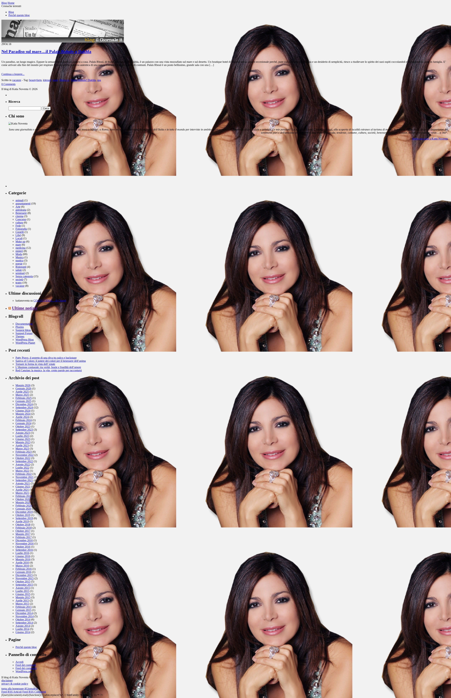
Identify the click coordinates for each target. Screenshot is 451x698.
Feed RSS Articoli (11, 691)
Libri (18, 235)
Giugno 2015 (23, 594)
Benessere (21, 213)
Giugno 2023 (23, 439)
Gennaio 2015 (23, 610)
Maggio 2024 (23, 413)
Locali (19, 238)
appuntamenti (23, 203)
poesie (19, 263)
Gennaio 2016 (23, 572)
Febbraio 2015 (24, 606)
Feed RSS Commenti (34, 691)
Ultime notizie (25, 308)
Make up (20, 241)
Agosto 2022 (23, 464)
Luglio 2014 (22, 628)
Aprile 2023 (22, 445)
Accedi (19, 661)
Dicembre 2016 (24, 540)
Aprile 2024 (22, 416)
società (19, 279)
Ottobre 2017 (23, 530)
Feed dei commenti (26, 668)
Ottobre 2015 (23, 581)
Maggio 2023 (23, 442)
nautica (19, 260)
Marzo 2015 (22, 603)
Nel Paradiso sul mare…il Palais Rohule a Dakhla (46, 51)
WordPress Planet (25, 342)
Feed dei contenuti (26, 665)
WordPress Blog (25, 339)
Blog (11, 12)
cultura (19, 222)
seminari (20, 273)
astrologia (21, 209)
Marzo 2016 (22, 565)
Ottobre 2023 (23, 426)
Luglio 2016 (22, 553)
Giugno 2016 (23, 556)
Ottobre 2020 (23, 499)
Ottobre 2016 (23, 546)
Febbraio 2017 (24, 537)
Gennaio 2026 (23, 388)
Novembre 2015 (25, 578)
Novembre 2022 (25, 454)
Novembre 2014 (25, 616)
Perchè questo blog (19, 15)
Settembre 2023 (24, 429)
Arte (18, 206)
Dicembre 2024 (24, 404)
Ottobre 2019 (23, 515)
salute (19, 269)
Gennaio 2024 (23, 423)
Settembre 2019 (24, 518)
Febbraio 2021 (24, 496)
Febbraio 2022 (24, 473)
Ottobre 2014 (23, 619)
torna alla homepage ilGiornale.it (19, 688)
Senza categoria (24, 276)
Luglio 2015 (22, 591)
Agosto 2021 (23, 483)
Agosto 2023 (23, 432)
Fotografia (21, 228)
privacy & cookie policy (14, 683)
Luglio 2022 (22, 467)
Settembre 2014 (24, 622)
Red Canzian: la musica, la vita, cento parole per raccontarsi (49, 370)
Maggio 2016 (23, 559)
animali (20, 200)
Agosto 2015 (23, 587)
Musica (20, 257)
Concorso (21, 219)
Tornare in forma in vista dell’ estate (35, 364)
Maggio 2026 (23, 385)
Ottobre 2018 (23, 524)
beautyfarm (35, 80)
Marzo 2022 (22, 470)
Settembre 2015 (24, 584)
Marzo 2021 (22, 492)
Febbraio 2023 (24, 451)
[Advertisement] (34, 165)
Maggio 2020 (23, 502)
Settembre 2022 (24, 461)
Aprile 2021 (22, 489)
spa (99, 80)
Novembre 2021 (25, 477)
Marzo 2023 (22, 448)
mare (55, 80)
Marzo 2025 (22, 394)
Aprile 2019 (22, 521)
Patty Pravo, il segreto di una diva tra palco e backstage (46, 357)
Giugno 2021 (23, 486)
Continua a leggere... (12, 74)
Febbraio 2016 (24, 568)
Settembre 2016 (24, 549)
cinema (19, 216)
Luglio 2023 (22, 435)
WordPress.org (24, 671)
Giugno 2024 (23, 410)
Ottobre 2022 (23, 458)
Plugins (20, 326)
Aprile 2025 (22, 391)
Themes (20, 336)
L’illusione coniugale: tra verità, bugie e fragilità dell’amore (48, 367)
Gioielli (20, 231)
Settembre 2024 (24, 407)
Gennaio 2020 (23, 508)
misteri (19, 250)
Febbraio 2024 (24, 420)
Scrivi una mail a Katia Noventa (430, 138)
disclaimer (7, 680)
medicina (21, 247)
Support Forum (24, 333)
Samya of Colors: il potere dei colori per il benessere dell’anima (51, 360)
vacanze (16, 80)
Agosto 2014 (23, 625)
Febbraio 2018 (24, 527)
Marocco (64, 80)
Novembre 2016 (25, 543)
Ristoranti (21, 266)
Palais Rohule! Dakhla (83, 80)
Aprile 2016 (22, 562)
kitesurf (47, 80)
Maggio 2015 (23, 597)
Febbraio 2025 (24, 397)
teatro (19, 282)
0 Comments (8, 84)
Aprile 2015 (22, 600)
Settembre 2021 (24, 480)
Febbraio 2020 (24, 505)
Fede (18, 225)
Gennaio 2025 (23, 401)
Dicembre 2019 (24, 511)
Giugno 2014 (23, 632)
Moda (19, 254)
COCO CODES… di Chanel (49, 300)
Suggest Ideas (23, 330)
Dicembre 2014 (24, 613)
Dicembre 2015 (24, 575)
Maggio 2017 (23, 534)
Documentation (24, 323)
